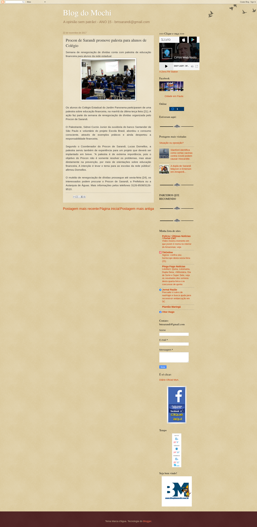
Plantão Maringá (171, 306)
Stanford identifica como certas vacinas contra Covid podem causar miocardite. (181, 154)
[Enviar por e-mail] (74, 196)
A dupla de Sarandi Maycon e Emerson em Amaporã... (181, 168)
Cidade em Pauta (174, 96)
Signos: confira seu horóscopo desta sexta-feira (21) (176, 258)
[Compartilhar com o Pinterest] (84, 196)
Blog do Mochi (87, 12)
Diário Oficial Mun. (169, 379)
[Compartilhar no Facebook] (82, 196)
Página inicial (109, 209)
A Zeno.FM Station (168, 71)
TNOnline (167, 252)
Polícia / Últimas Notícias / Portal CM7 (176, 237)
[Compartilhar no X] (79, 196)
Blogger (147, 521)
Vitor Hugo (168, 311)
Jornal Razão (169, 289)
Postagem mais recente (81, 209)
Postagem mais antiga (137, 209)
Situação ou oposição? (171, 142)
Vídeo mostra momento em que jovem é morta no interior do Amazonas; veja (176, 243)
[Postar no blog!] (76, 196)
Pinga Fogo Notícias (173, 266)
